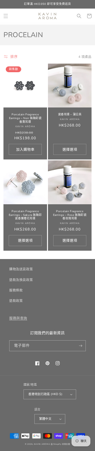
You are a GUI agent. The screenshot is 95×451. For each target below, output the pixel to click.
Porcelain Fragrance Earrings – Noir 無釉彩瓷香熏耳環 (25, 118)
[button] (6, 16)
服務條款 (16, 290)
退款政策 (16, 301)
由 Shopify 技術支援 (60, 444)
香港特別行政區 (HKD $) (45, 394)
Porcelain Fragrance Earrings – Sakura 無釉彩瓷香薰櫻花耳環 (25, 215)
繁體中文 (45, 419)
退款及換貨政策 (21, 280)
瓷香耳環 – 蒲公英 (70, 114)
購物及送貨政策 (21, 269)
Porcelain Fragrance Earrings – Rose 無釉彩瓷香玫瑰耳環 (70, 215)
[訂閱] (80, 345)
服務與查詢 (18, 318)
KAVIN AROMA (42, 444)
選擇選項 (69, 149)
